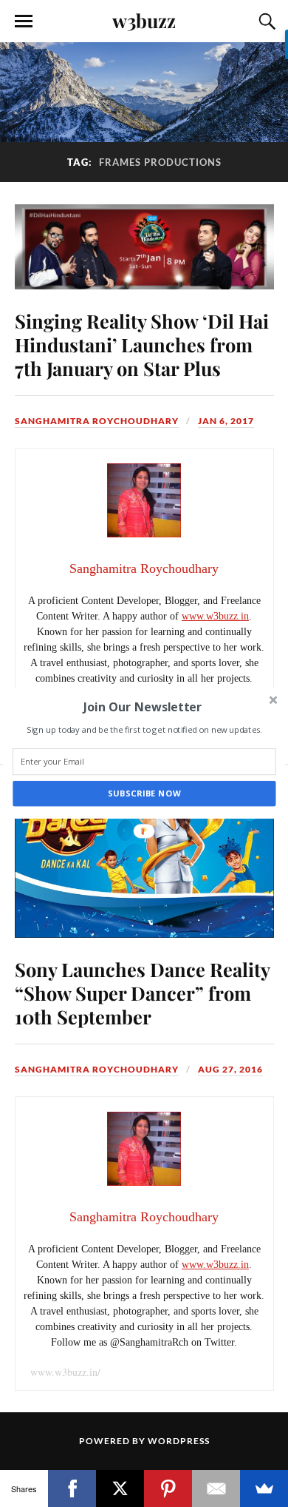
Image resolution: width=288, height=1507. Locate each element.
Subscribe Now (144, 793)
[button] (142, 707)
